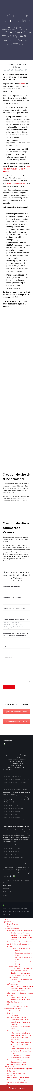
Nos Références (12, 924)
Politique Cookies (24, 911)
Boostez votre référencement (17, 1018)
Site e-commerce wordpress (20, 975)
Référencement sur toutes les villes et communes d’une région (21, 1044)
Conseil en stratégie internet (17, 1082)
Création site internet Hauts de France (13, 857)
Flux (13, 911)
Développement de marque (16, 1080)
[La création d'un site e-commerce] (16, 624)
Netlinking (10, 1013)
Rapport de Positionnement (17, 1073)
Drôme (22, 83)
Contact (6, 1084)
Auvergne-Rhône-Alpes (16, 183)
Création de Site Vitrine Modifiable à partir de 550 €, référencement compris (19, 944)
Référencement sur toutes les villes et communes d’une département (21, 1037)
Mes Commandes (7, 892)
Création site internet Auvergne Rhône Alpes (14, 782)
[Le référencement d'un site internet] (16, 626)
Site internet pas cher (8, 880)
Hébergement (12, 1071)
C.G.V (9, 911)
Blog (16, 911)
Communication (9, 1075)
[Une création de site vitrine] (16, 623)
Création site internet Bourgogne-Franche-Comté (16, 779)
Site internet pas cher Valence (16, 721)
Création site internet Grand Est (11, 817)
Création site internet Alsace (10, 805)
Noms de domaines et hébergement (19, 1069)
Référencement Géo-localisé (20, 1033)
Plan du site (6, 914)
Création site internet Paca (10, 854)
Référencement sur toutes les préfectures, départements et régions (21, 1051)
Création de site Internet (12, 928)
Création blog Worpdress (19, 1006)
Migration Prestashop (14, 1002)
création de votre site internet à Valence (16, 169)
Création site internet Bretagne (11, 814)
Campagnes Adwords (18, 1062)
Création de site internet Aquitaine (12, 776)
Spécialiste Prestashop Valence (16, 712)
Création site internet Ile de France (12, 848)
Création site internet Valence (17, 18)
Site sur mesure (12, 977)
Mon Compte (6, 888)
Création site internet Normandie (11, 811)
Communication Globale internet (18, 1078)
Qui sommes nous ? (10, 922)
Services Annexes (10, 1066)
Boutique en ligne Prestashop (21, 973)
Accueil (6, 920)
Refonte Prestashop (18, 991)
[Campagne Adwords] (16, 628)
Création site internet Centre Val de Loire (14, 820)
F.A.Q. (9, 926)
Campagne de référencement (17, 1064)
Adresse (5, 895)
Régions (17, 880)
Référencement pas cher (12, 1009)
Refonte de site (12, 984)
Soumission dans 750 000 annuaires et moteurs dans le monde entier (21, 1022)
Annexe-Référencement (12, 1011)
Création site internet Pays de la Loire (13, 808)
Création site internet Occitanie (11, 851)
